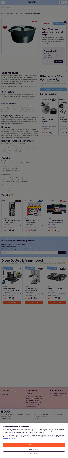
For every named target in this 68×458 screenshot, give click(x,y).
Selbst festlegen (34, 449)
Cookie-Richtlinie (9, 438)
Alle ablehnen (34, 453)
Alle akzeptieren (34, 445)
